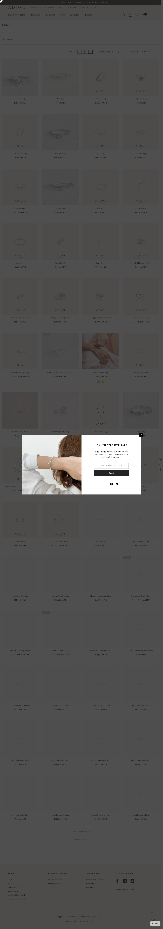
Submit (111, 473)
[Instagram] (111, 484)
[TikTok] (116, 484)
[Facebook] (106, 484)
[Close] (141, 435)
